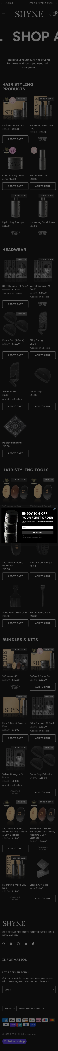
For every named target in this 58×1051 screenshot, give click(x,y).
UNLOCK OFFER (37, 532)
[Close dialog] (55, 509)
